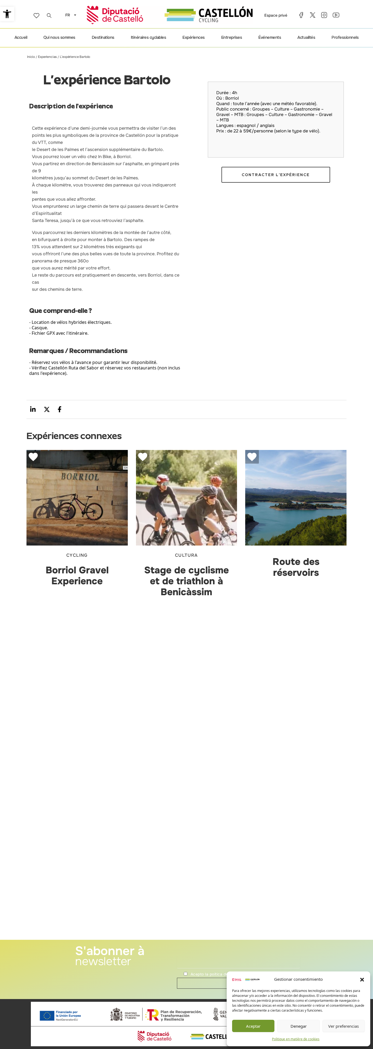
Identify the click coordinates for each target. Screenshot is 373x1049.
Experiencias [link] (47, 57)
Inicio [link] (31, 57)
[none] (69, 14)
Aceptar (253, 1026)
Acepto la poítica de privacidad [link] (220, 974)
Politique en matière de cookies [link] (295, 1039)
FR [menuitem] (67, 15)
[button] (362, 979)
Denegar (299, 1026)
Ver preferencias (343, 1026)
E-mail (182, 952)
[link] (7, 14)
